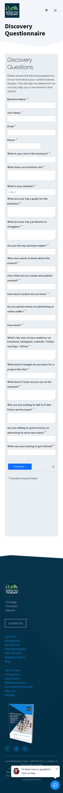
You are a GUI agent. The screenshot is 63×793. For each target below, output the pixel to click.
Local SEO (10, 636)
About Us (10, 691)
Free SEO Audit (13, 653)
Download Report (15, 657)
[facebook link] (7, 748)
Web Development (16, 649)
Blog (7, 661)
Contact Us (15, 623)
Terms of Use (12, 670)
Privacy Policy (13, 674)
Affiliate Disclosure (16, 682)
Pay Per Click (12, 645)
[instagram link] (25, 748)
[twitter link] (16, 748)
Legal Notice (12, 678)
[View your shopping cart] (46, 10)
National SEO (12, 641)
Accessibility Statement (19, 687)
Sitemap (10, 695)
